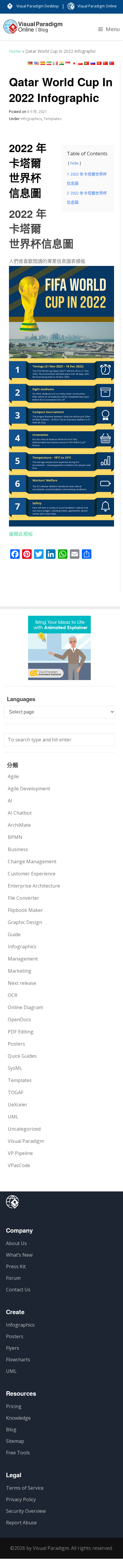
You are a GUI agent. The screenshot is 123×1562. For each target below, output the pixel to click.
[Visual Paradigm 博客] (33, 29)
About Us (16, 1243)
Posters (16, 1044)
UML (13, 1116)
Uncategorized (24, 1129)
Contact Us (18, 1289)
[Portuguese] (86, 63)
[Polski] (80, 63)
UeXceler (17, 1104)
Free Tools (18, 1452)
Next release (22, 983)
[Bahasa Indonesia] (67, 63)
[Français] (55, 63)
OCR (12, 995)
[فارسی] (49, 63)
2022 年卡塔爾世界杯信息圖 (28, 170)
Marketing (19, 971)
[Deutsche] (30, 63)
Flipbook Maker (25, 910)
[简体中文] (105, 63)
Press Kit (16, 1266)
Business (18, 849)
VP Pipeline (20, 1153)
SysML (15, 1068)
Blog (11, 1429)
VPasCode (19, 1165)
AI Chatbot (20, 813)
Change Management (32, 861)
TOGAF (15, 1092)
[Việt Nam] (99, 63)
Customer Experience (32, 873)
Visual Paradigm (26, 1141)
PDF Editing (20, 1031)
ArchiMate (19, 825)
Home (15, 51)
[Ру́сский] (92, 63)
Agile (13, 776)
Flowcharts (18, 1359)
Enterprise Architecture (34, 886)
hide (74, 163)
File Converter (23, 898)
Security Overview (26, 1511)
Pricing (13, 1406)
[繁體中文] (111, 63)
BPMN (15, 837)
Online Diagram (25, 1007)
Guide (14, 934)
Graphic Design (25, 922)
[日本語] (74, 63)
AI (10, 800)
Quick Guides (22, 1056)
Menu (113, 29)
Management (23, 958)
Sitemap (15, 1441)
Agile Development (29, 788)
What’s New (19, 1255)
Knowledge (18, 1418)
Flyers (12, 1348)
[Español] (42, 63)
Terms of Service (25, 1488)
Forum (13, 1278)
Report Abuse (21, 1522)
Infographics (31, 118)
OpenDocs (19, 1019)
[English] (36, 63)
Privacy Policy (21, 1499)
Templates (52, 118)
